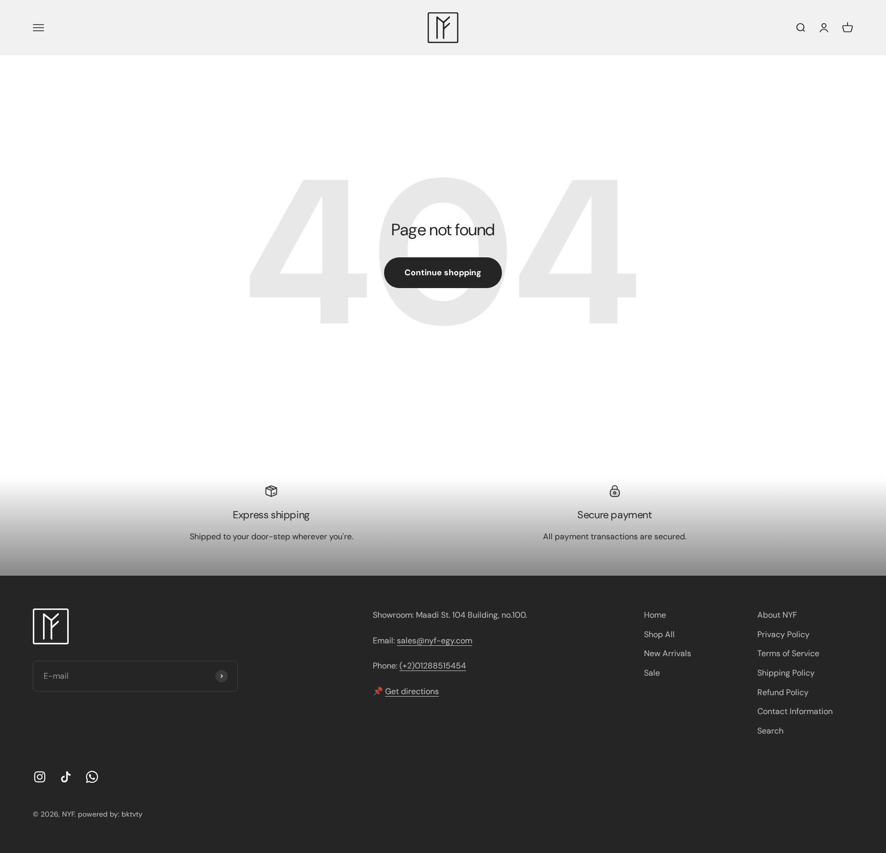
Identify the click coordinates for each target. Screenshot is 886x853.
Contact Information (795, 711)
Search (770, 730)
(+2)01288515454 (432, 665)
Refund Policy (783, 692)
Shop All (659, 634)
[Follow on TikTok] (66, 777)
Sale (652, 672)
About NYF (777, 615)
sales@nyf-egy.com (434, 640)
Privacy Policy (783, 634)
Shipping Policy (786, 672)
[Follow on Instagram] (40, 777)
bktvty (132, 814)
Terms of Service (788, 653)
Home (655, 615)
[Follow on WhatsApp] (92, 777)
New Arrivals (667, 653)
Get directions (412, 691)
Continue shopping (443, 272)
